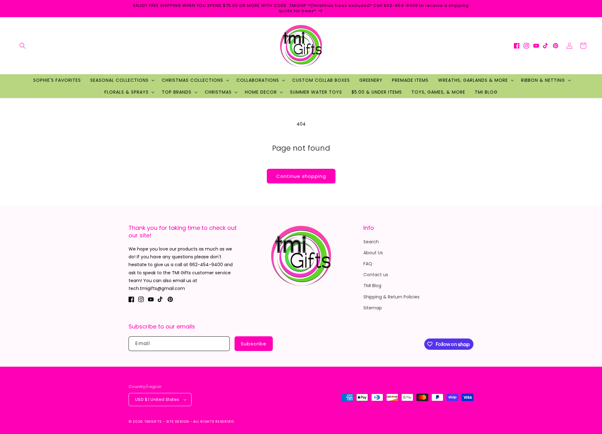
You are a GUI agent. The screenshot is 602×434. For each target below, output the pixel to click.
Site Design (177, 421)
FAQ (367, 264)
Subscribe (254, 343)
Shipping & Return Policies (391, 297)
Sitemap (372, 308)
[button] (22, 46)
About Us (373, 253)
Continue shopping (301, 176)
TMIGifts (153, 421)
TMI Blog (372, 285)
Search (371, 242)
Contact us (375, 274)
